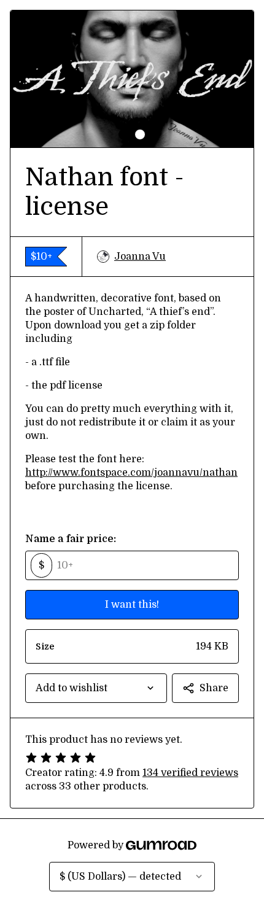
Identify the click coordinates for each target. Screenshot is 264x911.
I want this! (132, 604)
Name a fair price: (70, 539)
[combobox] (96, 688)
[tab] (124, 134)
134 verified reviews (190, 772)
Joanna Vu (140, 256)
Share (214, 688)
